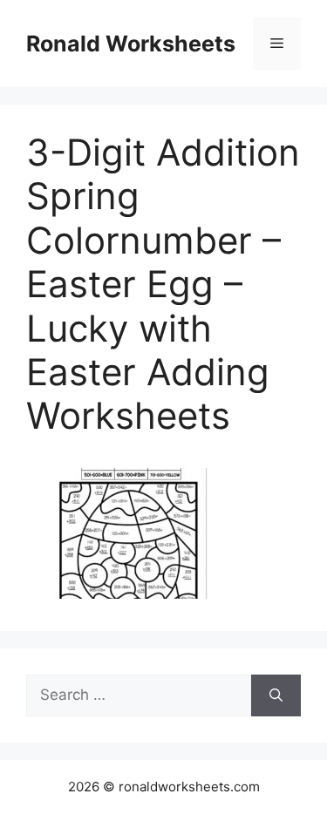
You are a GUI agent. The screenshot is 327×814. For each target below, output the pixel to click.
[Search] (276, 695)
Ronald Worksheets (130, 44)
